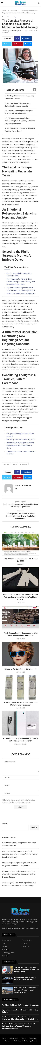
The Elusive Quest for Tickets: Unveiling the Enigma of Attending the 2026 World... (26, 969)
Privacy (24, 943)
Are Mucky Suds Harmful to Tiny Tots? (20, 439)
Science (4, 946)
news (15, 464)
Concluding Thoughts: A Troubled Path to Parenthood (20, 129)
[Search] (39, 3)
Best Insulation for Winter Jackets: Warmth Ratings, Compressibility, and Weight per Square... (20, 597)
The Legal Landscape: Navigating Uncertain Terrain (19, 97)
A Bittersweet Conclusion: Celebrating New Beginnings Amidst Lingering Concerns (20, 121)
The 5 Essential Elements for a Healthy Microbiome (20, 1005)
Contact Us (26, 946)
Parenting (5, 956)
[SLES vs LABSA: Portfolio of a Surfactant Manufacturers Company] (20, 687)
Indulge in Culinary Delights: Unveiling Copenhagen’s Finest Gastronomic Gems (20, 445)
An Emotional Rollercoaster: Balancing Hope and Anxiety (17, 104)
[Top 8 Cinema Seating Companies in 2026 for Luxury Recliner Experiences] (20, 618)
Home (4, 11)
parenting (23, 464)
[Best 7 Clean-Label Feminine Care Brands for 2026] (20, 543)
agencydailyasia (15, 30)
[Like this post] (18, 38)
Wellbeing (5, 949)
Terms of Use (26, 940)
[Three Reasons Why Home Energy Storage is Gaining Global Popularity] (20, 723)
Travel (4, 943)
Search (4, 824)
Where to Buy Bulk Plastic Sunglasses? (20, 293)
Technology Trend (8, 952)
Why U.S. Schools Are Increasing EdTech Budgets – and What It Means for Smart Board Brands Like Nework (19, 854)
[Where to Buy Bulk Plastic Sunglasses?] (20, 654)
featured (14, 11)
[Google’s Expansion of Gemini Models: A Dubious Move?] (7, 980)
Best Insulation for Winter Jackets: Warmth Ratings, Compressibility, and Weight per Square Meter (20, 281)
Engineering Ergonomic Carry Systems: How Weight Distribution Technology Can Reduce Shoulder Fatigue (18, 874)
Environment (6, 940)
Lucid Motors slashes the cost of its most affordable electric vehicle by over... (26, 990)
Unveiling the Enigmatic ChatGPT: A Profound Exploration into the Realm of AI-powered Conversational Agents (18, 1026)
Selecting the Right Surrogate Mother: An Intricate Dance (19, 112)
